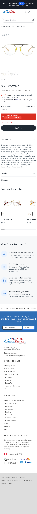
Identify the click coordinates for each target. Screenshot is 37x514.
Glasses (8, 26)
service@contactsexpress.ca (15, 356)
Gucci (13, 26)
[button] (18, 140)
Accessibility (16, 480)
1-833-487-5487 (11, 353)
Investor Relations (6, 483)
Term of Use (5, 480)
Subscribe (28, 328)
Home (3, 26)
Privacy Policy (28, 480)
